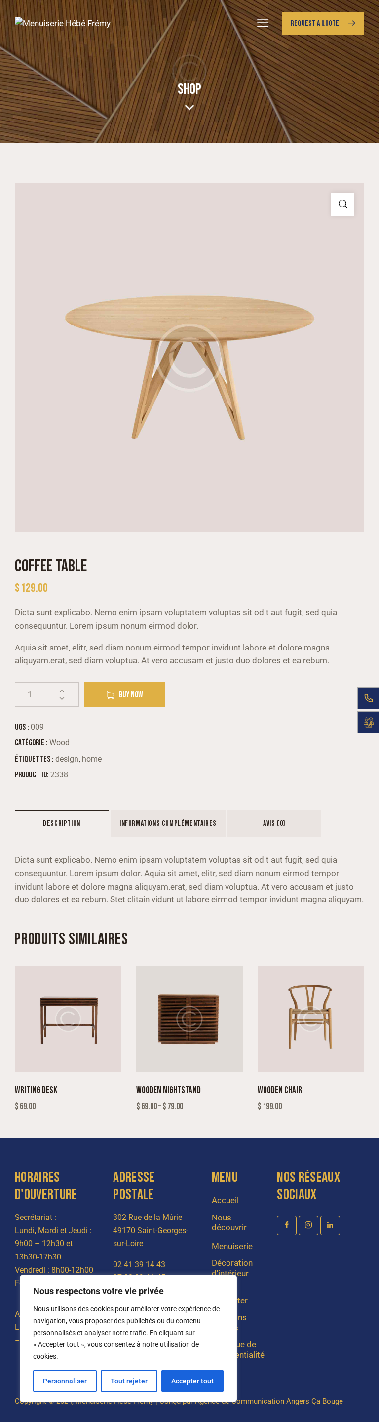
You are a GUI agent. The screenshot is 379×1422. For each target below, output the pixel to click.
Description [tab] (61, 823)
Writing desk (36, 1090)
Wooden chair (280, 1090)
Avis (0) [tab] (274, 823)
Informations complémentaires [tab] (168, 823)
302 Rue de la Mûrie (147, 1217)
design (66, 759)
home (92, 759)
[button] (342, 204)
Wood (59, 742)
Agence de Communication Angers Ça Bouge (269, 1401)
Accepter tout (192, 1381)
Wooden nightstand (168, 1090)
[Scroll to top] (360, 1403)
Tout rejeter (129, 1381)
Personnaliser (65, 1381)
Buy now (131, 695)
